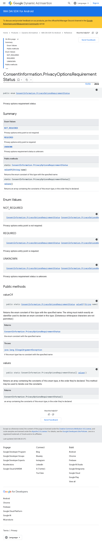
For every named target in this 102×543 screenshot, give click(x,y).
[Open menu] (4, 3)
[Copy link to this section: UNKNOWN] (20, 259)
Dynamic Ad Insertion (38, 3)
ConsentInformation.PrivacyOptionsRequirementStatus (43, 93)
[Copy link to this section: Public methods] (28, 286)
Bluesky (39, 456)
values (7, 184)
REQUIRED (8, 137)
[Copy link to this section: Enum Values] (24, 200)
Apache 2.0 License (39, 431)
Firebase (72, 460)
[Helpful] (93, 33)
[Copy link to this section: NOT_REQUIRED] (25, 208)
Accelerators (8, 465)
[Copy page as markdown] (26, 80)
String (16, 169)
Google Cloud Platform (12, 511)
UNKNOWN (8, 147)
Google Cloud (74, 473)
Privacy (14, 530)
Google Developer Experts (14, 460)
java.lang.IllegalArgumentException (23, 350)
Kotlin (88, 84)
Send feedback (88, 40)
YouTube (40, 473)
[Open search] (69, 3)
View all (72, 481)
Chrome (72, 456)
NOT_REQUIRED (11, 128)
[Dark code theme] (97, 90)
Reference (68, 33)
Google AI (7, 515)
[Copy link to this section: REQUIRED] (19, 233)
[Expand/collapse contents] (17, 39)
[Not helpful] (97, 33)
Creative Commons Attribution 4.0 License (75, 429)
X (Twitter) (40, 469)
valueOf (8, 169)
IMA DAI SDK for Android (18, 11)
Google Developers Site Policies (75, 431)
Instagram (40, 460)
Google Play (74, 477)
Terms (6, 530)
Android (72, 452)
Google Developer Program (14, 452)
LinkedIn (39, 465)
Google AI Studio (76, 465)
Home (5, 33)
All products (8, 520)
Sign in (96, 3)
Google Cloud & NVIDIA (12, 469)
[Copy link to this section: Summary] (19, 114)
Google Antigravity (76, 469)
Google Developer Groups (13, 456)
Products (14, 33)
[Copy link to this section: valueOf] (15, 295)
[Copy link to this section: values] (13, 363)
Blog (38, 452)
